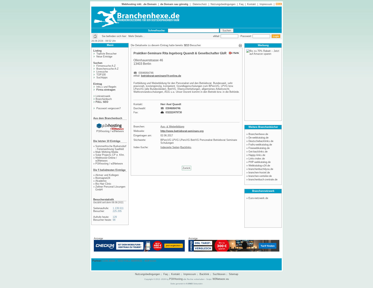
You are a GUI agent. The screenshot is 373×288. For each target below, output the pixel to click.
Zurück (186, 168)
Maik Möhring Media (106, 151)
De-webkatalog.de (258, 137)
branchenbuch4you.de (260, 169)
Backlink (204, 274)
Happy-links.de (256, 155)
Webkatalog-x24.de (259, 165)
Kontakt (251, 4)
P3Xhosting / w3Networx (110, 131)
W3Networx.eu (221, 279)
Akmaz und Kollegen (107, 175)
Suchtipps (102, 77)
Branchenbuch (104, 99)
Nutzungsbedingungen (223, 4)
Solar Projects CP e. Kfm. (110, 154)
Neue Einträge (104, 56)
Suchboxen (219, 274)
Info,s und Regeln (106, 86)
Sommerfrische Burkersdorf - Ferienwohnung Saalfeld (110, 147)
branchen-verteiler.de (260, 176)
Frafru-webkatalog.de (260, 144)
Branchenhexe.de (258, 134)
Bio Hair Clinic (103, 183)
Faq (241, 4)
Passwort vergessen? (108, 108)
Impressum (266, 4)
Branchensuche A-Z (107, 68)
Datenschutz (200, 4)
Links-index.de (256, 158)
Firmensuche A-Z (106, 65)
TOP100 (101, 74)
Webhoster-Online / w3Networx (106, 159)
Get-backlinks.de (258, 151)
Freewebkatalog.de (259, 148)
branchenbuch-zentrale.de (262, 179)
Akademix (101, 180)
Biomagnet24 (102, 177)
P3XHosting (176, 279)
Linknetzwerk (103, 96)
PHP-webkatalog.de (259, 162)
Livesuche (102, 71)
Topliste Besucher (106, 53)
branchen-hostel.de (259, 172)
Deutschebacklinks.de (260, 141)
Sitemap (233, 274)
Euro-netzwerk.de (258, 198)
